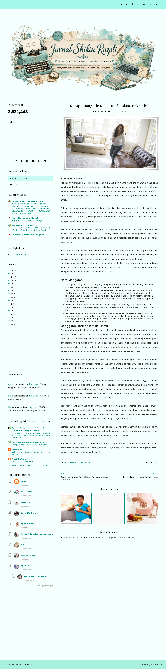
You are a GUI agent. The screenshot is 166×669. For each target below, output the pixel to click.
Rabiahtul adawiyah (35, 576)
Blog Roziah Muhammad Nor (28, 442)
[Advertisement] (109, 637)
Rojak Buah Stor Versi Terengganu (28, 220)
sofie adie (26, 491)
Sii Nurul (25, 502)
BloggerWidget (45, 586)
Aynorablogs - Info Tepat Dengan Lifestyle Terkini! (31, 429)
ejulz (10, 380)
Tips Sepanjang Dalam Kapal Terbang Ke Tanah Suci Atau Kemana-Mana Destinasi (31, 435)
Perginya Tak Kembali (22, 461)
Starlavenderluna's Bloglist (28, 235)
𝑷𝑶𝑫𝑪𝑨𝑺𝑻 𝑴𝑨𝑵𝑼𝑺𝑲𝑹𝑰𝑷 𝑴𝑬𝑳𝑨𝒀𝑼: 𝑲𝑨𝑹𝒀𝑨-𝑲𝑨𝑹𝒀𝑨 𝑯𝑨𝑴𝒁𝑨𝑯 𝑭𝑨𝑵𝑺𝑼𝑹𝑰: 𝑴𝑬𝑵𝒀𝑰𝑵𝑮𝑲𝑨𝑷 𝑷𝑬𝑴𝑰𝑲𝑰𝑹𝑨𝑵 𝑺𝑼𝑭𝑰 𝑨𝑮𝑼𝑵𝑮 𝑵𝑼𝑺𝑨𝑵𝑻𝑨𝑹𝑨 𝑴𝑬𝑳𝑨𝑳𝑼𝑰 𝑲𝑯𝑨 (31, 208)
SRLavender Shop (20, 254)
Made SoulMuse (152, 665)
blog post (34, 380)
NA (10, 403)
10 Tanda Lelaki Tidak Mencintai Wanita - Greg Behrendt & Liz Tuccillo (31, 229)
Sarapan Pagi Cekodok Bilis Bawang (29, 445)
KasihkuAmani (20, 459)
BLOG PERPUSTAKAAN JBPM (28, 201)
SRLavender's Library (24, 225)
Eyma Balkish (28, 513)
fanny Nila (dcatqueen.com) (37, 534)
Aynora (25, 565)
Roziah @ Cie (28, 555)
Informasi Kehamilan (77, 462)
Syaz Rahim (27, 523)
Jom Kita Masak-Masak (25, 218)
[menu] (9, 4)
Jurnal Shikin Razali (22, 664)
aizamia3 (17, 449)
